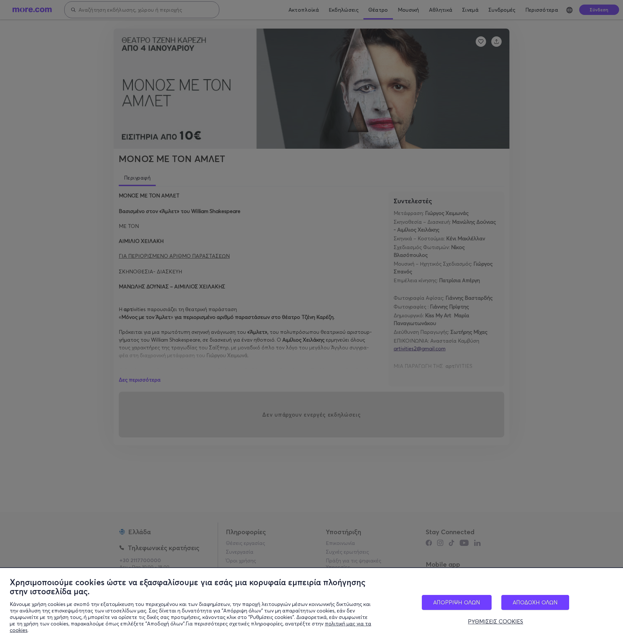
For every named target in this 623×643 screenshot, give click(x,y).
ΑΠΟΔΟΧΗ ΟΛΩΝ (535, 602)
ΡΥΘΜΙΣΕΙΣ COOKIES (495, 621)
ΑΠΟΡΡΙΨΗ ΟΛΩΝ (456, 602)
